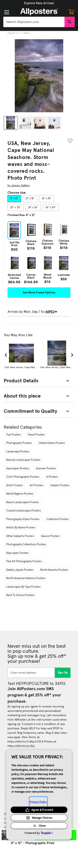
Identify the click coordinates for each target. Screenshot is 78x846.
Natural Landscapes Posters (23, 460)
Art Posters (36, 485)
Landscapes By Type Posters (23, 587)
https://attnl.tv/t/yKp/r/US (24, 741)
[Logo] (39, 12)
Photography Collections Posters (26, 544)
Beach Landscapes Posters (22, 502)
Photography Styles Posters (23, 519)
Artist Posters (14, 485)
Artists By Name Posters (20, 527)
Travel (26, 33)
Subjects (13, 33)
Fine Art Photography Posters (24, 561)
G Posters (52, 477)
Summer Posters (46, 468)
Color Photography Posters (22, 477)
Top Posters (13, 434)
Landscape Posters (18, 451)
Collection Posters (57, 519)
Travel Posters (36, 434)
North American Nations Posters (25, 578)
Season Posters (50, 536)
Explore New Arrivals (39, 3)
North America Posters (54, 570)
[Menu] (6, 12)
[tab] (14, 198)
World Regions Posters (19, 493)
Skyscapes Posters (17, 553)
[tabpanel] (39, 252)
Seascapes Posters (17, 468)
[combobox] (33, 22)
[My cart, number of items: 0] (71, 11)
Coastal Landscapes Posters (23, 510)
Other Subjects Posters (20, 536)
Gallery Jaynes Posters (19, 570)
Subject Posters (59, 485)
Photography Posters (19, 443)
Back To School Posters (20, 595)
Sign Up (63, 672)
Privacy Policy (38, 802)
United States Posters (52, 443)
